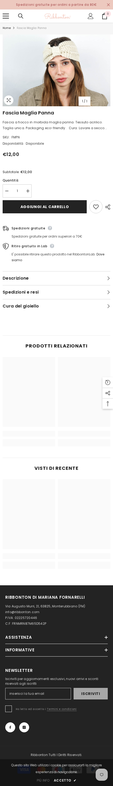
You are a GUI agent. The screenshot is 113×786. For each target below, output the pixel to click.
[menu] (6, 16)
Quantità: (11, 180)
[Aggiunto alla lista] (95, 206)
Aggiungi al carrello (44, 206)
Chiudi (108, 5)
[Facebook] (10, 727)
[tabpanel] (56, 70)
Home (7, 28)
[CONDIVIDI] (106, 207)
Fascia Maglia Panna (28, 112)
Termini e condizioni (62, 709)
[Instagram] (24, 727)
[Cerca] (21, 16)
